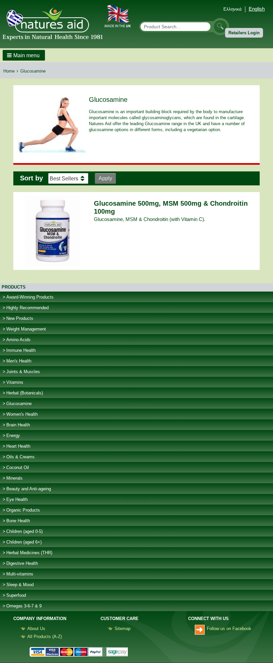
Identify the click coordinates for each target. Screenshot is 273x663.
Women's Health (22, 414)
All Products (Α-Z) (44, 636)
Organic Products (23, 510)
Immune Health (21, 350)
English (257, 9)
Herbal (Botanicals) (24, 392)
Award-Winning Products (30, 297)
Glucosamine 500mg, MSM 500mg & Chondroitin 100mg (171, 207)
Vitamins (14, 382)
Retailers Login (244, 32)
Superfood (16, 595)
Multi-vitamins (19, 573)
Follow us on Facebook (229, 628)
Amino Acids (18, 339)
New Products (19, 318)
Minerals (14, 478)
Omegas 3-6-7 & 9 (24, 605)
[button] (24, 55)
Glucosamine (19, 403)
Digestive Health (22, 563)
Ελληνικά (232, 9)
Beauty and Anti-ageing (28, 488)
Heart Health (18, 446)
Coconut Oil (17, 467)
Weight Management (26, 329)
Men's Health (18, 360)
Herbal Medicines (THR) (29, 552)
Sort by (31, 178)
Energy (13, 435)
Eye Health (17, 499)
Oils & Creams (20, 456)
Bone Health (18, 520)
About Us (36, 628)
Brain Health (18, 424)
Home (9, 71)
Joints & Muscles (23, 371)
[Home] (55, 22)
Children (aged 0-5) (24, 531)
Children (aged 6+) (24, 542)
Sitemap (123, 628)
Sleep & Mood (20, 584)
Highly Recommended (27, 307)
